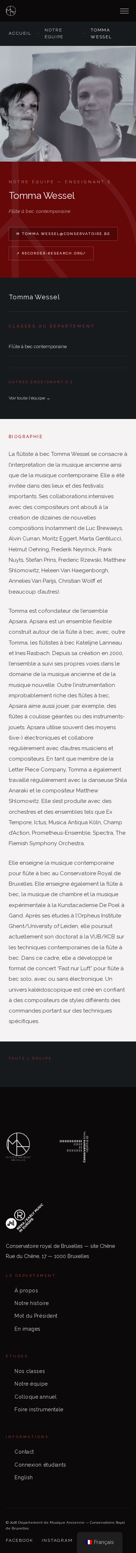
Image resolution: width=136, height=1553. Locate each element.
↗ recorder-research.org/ (51, 253)
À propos (26, 1290)
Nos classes (30, 1371)
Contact (24, 1452)
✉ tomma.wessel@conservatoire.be (63, 234)
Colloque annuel (36, 1397)
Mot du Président (36, 1316)
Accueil (20, 33)
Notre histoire (32, 1303)
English (24, 1477)
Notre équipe (54, 33)
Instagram (57, 1540)
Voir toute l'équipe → (29, 398)
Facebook (19, 1540)
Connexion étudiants (40, 1465)
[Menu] (124, 11)
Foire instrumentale (39, 1409)
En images (28, 1329)
